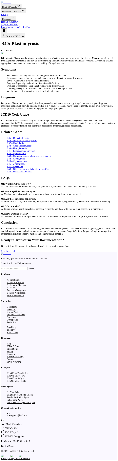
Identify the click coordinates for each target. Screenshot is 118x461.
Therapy (11, 330)
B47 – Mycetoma (15, 166)
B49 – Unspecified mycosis (19, 171)
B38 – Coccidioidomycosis (19, 146)
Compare (11, 354)
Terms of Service (22, 458)
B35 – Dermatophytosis (17, 138)
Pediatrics (11, 322)
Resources (6, 19)
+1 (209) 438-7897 (9, 24)
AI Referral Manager (16, 285)
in (3, 420)
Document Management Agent (21, 402)
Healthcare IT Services (11, 12)
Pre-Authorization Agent (18, 397)
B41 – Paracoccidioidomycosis (21, 151)
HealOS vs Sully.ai (15, 378)
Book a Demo (13, 27)
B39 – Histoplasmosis (17, 148)
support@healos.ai (18, 415)
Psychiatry (11, 327)
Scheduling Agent (15, 400)
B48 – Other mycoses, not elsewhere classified (28, 169)
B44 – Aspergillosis (16, 158)
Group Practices (14, 312)
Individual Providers (16, 314)
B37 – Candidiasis (15, 143)
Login (4, 27)
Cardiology (12, 307)
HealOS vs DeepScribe (17, 373)
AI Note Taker (13, 392)
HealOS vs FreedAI (16, 375)
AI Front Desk (13, 280)
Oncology (11, 317)
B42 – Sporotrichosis (16, 153)
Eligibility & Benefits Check (20, 394)
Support (10, 359)
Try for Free (24, 27)
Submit (31, 268)
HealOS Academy (9, 22)
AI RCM (11, 287)
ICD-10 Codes (13, 346)
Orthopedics (12, 320)
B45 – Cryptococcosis (17, 161)
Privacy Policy (7, 458)
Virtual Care (12, 332)
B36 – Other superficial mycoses (22, 140)
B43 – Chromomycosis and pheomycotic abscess (29, 156)
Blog (9, 343)
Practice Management (16, 290)
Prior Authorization (15, 295)
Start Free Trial (8, 251)
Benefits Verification (16, 293)
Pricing (4, 14)
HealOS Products (9, 7)
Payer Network (14, 362)
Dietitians (11, 309)
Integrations (12, 349)
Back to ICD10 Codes (15, 36)
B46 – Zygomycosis (16, 164)
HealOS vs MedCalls (16, 381)
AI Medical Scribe (15, 282)
